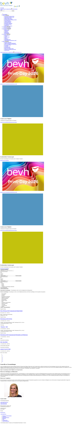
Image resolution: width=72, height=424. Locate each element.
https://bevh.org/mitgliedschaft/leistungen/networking (8, 122)
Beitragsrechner (6, 33)
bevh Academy (4, 293)
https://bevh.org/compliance (4, 160)
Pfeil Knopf (7, 15)
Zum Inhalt (2, 7)
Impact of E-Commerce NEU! (9, 48)
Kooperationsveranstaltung (6, 296)
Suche (1, 10)
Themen (3, 15)
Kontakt (3, 52)
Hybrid (3, 284)
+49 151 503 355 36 (3, 403)
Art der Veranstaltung (3, 287)
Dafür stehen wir (7, 35)
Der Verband (4, 34)
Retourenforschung (7, 47)
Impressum (4, 418)
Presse (6, 52)
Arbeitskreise (6, 38)
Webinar (3, 285)
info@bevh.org (2, 412)
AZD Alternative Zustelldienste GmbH (10, 40)
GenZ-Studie (6, 45)
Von (1, 272)
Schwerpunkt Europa (7, 22)
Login (1, 9)
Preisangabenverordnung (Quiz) (9, 16)
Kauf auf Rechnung (7, 20)
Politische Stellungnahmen (8, 18)
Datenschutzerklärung (5, 417)
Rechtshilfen (4, 26)
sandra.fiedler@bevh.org (4, 402)
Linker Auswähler (3, 275)
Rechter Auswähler (18, 275)
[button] (36, 226)
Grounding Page (4, 420)
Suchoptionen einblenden (4, 269)
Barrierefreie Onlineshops (8, 23)
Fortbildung (3, 294)
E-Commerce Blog (10, 52)
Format (1, 282)
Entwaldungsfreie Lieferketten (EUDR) (10, 19)
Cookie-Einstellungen (5, 421)
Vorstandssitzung (4, 305)
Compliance (4, 416)
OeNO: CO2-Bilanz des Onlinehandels (10, 44)
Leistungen (6, 31)
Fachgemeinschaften (7, 39)
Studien (3, 41)
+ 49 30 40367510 (3, 414)
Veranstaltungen (4, 14)
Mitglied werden (6, 29)
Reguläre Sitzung (4, 300)
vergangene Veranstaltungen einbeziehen (8, 286)
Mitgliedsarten (6, 30)
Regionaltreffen (4, 299)
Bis (0, 277)
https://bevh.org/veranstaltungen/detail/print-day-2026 (8, 192)
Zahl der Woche (6, 50)
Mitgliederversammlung (5, 297)
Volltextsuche (2, 270)
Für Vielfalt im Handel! (8, 24)
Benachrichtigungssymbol (4, 288)
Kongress (3, 295)
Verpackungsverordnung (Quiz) (9, 17)
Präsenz (3, 283)
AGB (3, 419)
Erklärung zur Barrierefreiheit (6, 415)
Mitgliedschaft (4, 28)
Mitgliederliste (6, 32)
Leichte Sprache (17, 52)
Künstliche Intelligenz (7, 27)
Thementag (3, 304)
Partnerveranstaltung (5, 298)
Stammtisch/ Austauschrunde (6, 302)
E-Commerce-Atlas (7, 46)
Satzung (5, 37)
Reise (2, 301)
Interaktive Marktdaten (7, 42)
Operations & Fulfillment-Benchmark (10, 49)
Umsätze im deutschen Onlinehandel (10, 43)
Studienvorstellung (4, 303)
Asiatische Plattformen (7, 21)
